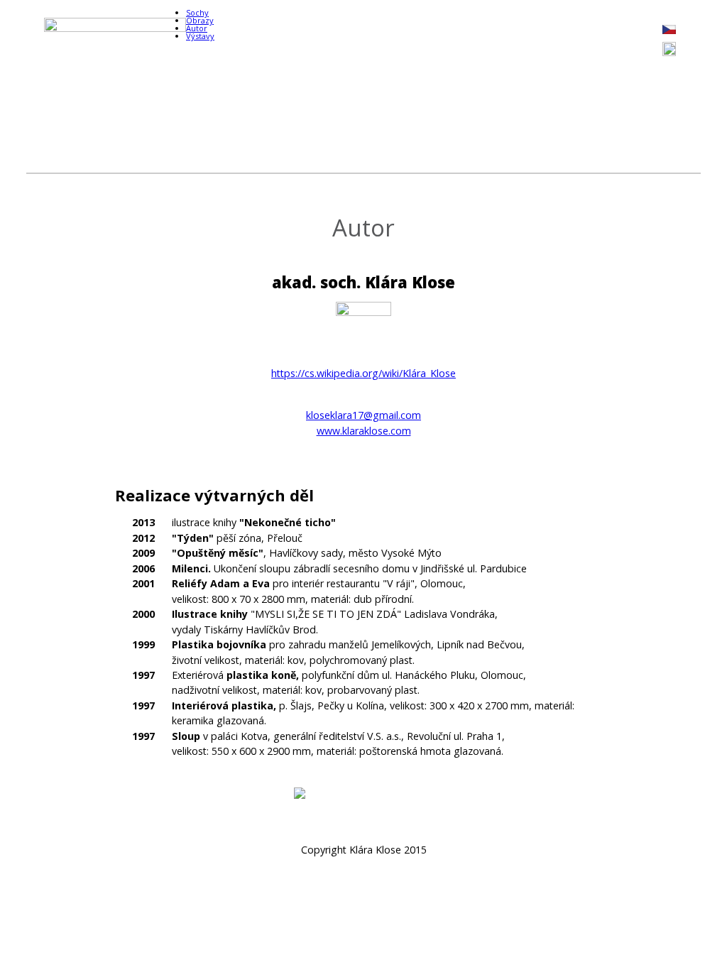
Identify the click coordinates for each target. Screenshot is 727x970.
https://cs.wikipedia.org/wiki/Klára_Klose (363, 373)
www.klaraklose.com (364, 430)
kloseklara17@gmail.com (363, 415)
